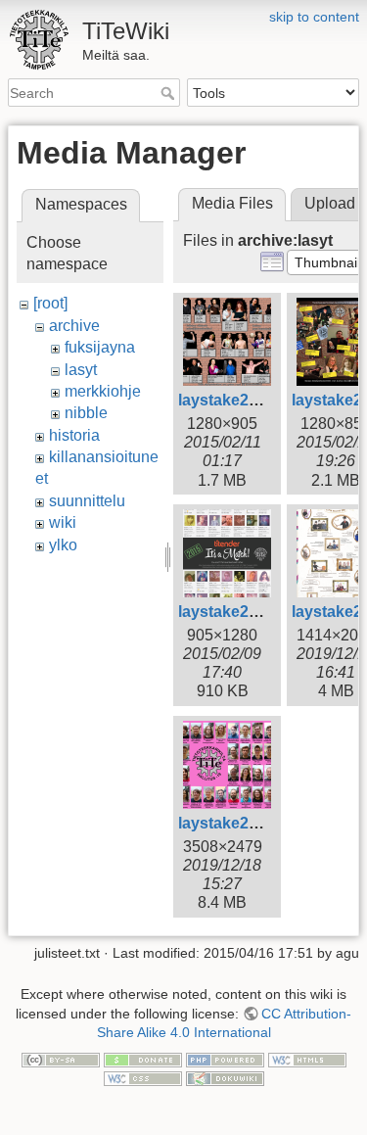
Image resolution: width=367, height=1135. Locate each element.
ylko (63, 545)
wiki (62, 522)
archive (74, 325)
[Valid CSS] (143, 1078)
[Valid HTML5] (307, 1058)
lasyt (81, 369)
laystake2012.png (243, 400)
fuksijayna (100, 347)
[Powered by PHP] (225, 1058)
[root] (50, 303)
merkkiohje (103, 391)
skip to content (314, 16)
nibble (86, 412)
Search (170, 93)
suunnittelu (87, 501)
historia (74, 435)
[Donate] (143, 1058)
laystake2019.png (243, 823)
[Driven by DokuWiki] (225, 1078)
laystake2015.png (243, 611)
